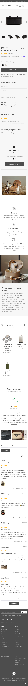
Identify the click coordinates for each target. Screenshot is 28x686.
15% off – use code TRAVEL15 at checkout (14, 1)
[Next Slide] (25, 435)
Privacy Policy (14, 678)
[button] (7, 53)
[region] (14, 435)
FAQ (16, 656)
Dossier (17, 640)
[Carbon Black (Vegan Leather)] (3, 65)
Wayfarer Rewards (5, 654)
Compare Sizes (5, 646)
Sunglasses (4, 638)
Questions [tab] (11, 446)
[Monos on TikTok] (11, 620)
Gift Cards (3, 644)
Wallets (3, 640)
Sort (13, 456)
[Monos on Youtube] (15, 620)
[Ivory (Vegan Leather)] (6, 65)
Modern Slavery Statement (11, 680)
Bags (2, 635)
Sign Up (24, 612)
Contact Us (18, 654)
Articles (17, 642)
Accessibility (22, 680)
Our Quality (18, 633)
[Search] (17, 6)
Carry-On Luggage (6, 631)
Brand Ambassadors (6, 656)
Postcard (17, 644)
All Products (4, 629)
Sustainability (18, 638)
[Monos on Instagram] (3, 620)
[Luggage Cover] (21, 338)
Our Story (17, 631)
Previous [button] (1, 22)
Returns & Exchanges (20, 658)
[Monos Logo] (5, 5)
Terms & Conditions (20, 664)
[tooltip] (19, 413)
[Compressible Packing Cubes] (7, 338)
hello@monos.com (10, 622)
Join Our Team (18, 646)
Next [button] (27, 22)
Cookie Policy (22, 678)
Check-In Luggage (5, 633)
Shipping (17, 662)
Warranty (17, 660)
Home (2, 43)
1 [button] (9, 201)
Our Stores (18, 629)
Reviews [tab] (4, 446)
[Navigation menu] (26, 6)
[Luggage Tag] (7, 364)
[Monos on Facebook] (7, 620)
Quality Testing (19, 635)
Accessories (4, 642)
